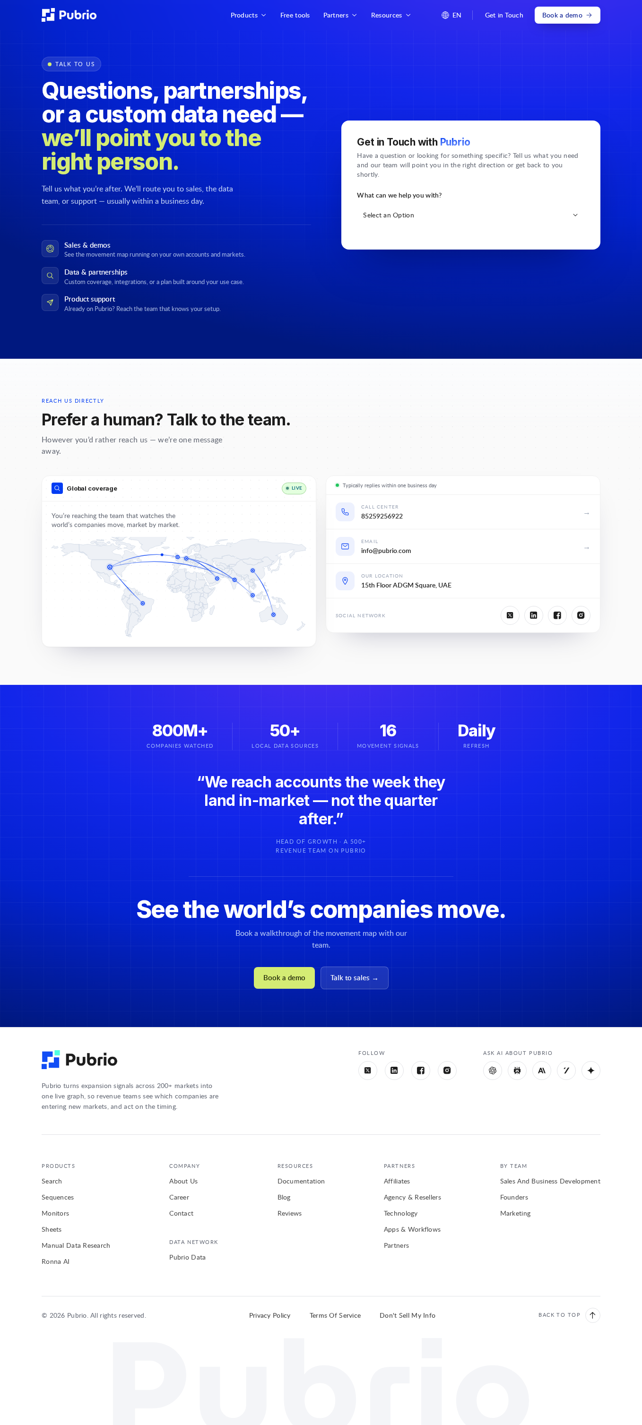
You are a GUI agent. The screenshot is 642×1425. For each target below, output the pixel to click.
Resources (386, 14)
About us (183, 1180)
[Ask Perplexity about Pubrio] (517, 1070)
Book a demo (562, 14)
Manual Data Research (76, 1245)
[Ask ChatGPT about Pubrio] (492, 1070)
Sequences (58, 1196)
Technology (401, 1213)
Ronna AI (55, 1261)
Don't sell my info (407, 1315)
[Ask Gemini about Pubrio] (590, 1070)
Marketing (515, 1213)
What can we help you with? (399, 194)
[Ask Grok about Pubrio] (566, 1070)
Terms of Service (335, 1315)
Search (52, 1180)
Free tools (295, 14)
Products (244, 14)
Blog (284, 1196)
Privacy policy (270, 1315)
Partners (335, 14)
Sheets (52, 1229)
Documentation (301, 1180)
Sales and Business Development (550, 1180)
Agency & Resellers (412, 1196)
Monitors (55, 1213)
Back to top (559, 1314)
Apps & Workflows (412, 1229)
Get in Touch (504, 14)
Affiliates (397, 1180)
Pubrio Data (187, 1256)
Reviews (290, 1213)
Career (179, 1196)
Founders (514, 1196)
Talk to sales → (354, 977)
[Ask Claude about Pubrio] (541, 1070)
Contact (181, 1213)
